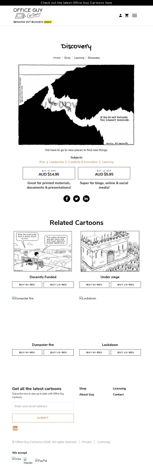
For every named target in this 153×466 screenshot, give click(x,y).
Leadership (56, 162)
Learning (107, 162)
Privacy (87, 442)
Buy (27, 284)
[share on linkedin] (86, 198)
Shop (82, 389)
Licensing (119, 389)
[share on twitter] (76, 198)
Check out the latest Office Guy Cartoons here (76, 3)
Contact (118, 394)
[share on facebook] (66, 198)
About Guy (86, 394)
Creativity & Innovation (83, 162)
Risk (42, 162)
